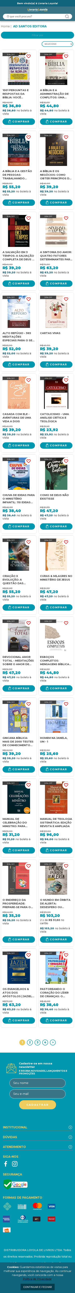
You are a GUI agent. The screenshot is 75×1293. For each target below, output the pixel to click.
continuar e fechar (37, 1287)
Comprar (21, 121)
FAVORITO (28, 56)
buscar (67, 16)
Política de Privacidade (37, 1279)
